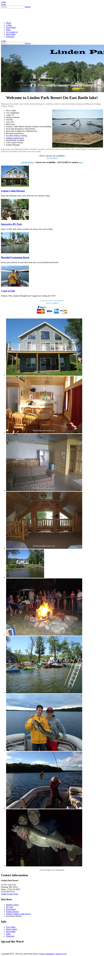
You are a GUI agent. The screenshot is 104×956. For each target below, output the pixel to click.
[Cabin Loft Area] (44, 548)
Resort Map (10, 931)
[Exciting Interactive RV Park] (25, 577)
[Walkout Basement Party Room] (44, 490)
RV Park (9, 907)
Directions (10, 936)
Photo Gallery (11, 929)
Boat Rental (11, 909)
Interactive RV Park (11, 224)
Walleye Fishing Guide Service (18, 914)
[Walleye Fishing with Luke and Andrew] (44, 750)
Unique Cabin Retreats (13, 190)
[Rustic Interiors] (44, 433)
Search (27, 7)
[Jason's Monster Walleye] (44, 866)
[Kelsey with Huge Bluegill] (44, 808)
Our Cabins (10, 927)
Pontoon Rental (12, 912)
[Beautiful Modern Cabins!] (44, 375)
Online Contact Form (9, 894)
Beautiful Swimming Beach (15, 257)
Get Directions (27, 162)
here (81, 162)
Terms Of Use (61, 954)
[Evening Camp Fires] (44, 635)
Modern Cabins (12, 905)
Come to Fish (8, 291)
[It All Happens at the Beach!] (44, 693)
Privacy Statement (46, 954)
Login (3, 2)
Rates (8, 934)
